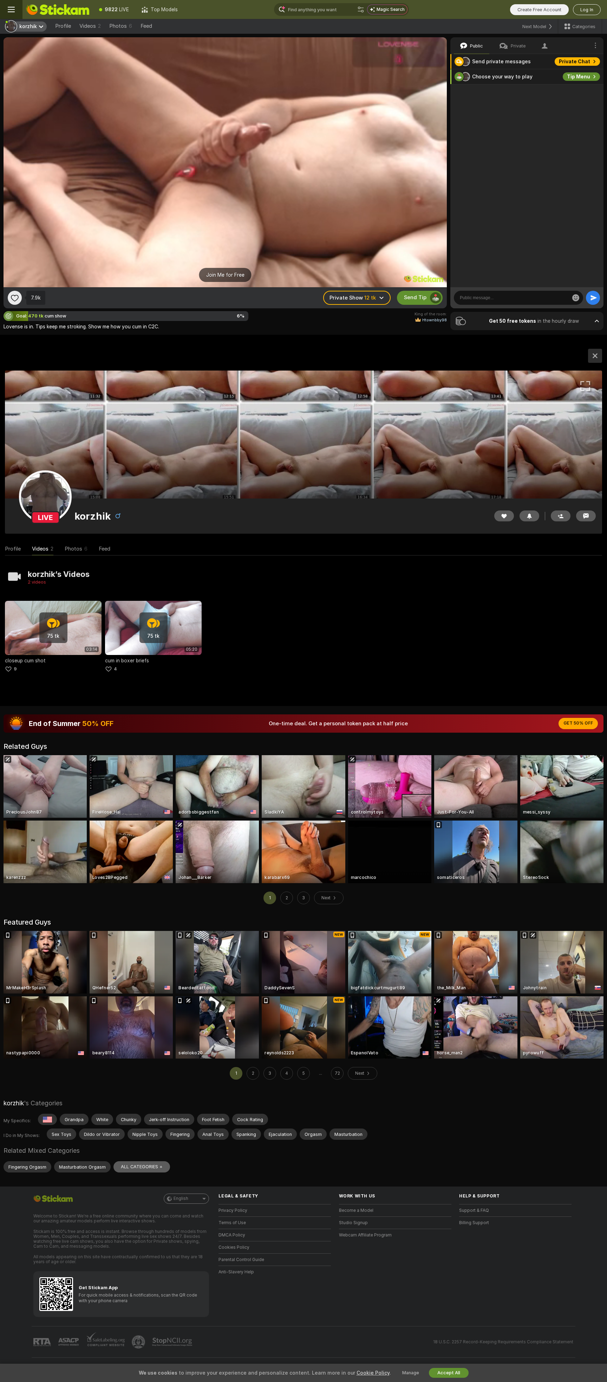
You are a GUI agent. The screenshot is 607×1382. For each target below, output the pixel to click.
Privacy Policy (232, 1210)
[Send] (593, 298)
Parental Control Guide (241, 1259)
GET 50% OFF (578, 723)
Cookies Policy (233, 1247)
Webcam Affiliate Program (365, 1235)
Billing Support (474, 1222)
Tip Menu (578, 76)
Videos (90, 26)
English (181, 1198)
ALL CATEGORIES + (142, 1166)
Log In (586, 9)
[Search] (361, 9)
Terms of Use (232, 1222)
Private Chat (574, 61)
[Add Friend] (560, 515)
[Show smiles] (576, 298)
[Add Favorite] (15, 298)
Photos (120, 26)
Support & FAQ (474, 1210)
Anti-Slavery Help (236, 1271)
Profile (63, 26)
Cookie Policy (373, 1373)
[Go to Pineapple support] (139, 1342)
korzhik (14, 1103)
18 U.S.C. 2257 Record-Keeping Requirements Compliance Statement (503, 1341)
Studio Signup (353, 1222)
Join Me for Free (225, 275)
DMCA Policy (231, 1235)
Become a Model (356, 1210)
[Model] (595, 356)
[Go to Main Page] (57, 9)
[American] (47, 1119)
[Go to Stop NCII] (173, 1342)
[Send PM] (586, 515)
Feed (146, 26)
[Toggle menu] (11, 9)
